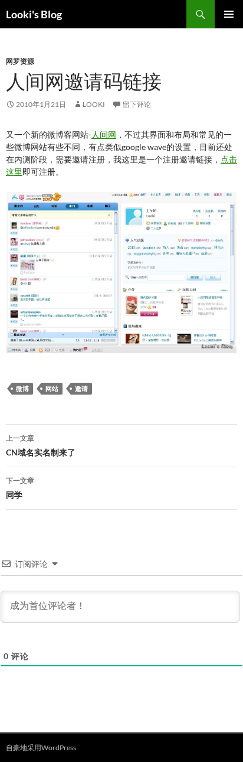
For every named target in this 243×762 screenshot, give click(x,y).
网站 (51, 388)
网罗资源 (20, 61)
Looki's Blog (34, 14)
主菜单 (229, 14)
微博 (22, 388)
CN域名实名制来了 (40, 445)
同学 (20, 488)
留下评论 (137, 104)
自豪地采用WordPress (41, 747)
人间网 (103, 134)
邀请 (81, 388)
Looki (94, 104)
